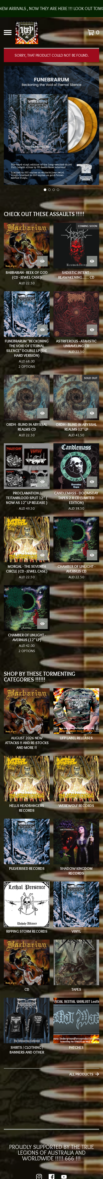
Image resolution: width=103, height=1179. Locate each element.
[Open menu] (7, 32)
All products (81, 1074)
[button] (51, 8)
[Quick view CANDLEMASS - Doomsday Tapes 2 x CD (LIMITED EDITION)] (92, 481)
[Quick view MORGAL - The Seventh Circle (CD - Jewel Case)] (42, 555)
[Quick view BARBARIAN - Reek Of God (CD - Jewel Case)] (42, 261)
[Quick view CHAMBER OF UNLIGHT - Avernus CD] (92, 555)
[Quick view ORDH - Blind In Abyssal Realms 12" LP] (92, 413)
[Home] (26, 32)
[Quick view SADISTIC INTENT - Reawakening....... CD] (92, 261)
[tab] (45, 189)
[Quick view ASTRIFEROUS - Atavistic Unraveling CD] (92, 329)
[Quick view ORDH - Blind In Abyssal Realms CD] (42, 413)
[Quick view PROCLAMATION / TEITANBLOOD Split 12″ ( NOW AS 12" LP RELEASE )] (42, 481)
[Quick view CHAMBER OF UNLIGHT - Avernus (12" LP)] (42, 623)
